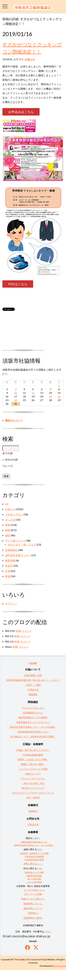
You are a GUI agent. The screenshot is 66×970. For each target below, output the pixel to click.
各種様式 (33, 811)
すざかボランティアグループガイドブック (33, 792)
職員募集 (33, 694)
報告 (7, 530)
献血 (7, 576)
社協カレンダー (33, 773)
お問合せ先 (33, 689)
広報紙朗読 (11, 549)
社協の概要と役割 (33, 675)
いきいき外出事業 (34, 882)
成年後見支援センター (18, 555)
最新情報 (10, 560)
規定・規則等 (33, 797)
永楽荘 (9, 565)
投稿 (18, 630)
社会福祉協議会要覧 (33, 754)
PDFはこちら (17, 284)
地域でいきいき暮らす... (33, 898)
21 (50, 396)
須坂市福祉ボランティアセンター (33, 722)
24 (15, 400)
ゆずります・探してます (22, 544)
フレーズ (7, 465)
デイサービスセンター (33, 708)
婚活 (7, 535)
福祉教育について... (33, 903)
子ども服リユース (15, 540)
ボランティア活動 (33, 894)
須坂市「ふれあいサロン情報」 (33, 759)
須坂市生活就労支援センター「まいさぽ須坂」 (33, 727)
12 (33, 392)
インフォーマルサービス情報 (33, 769)
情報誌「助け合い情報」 (33, 764)
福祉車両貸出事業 (34, 875)
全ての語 (7, 453)
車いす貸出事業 (34, 879)
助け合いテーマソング (33, 788)
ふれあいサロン (14, 514)
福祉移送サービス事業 (34, 872)
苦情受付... (33, 913)
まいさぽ (10, 519)
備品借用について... (33, 908)
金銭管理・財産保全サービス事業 (34, 853)
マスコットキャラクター (33, 778)
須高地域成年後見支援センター (33, 731)
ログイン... (11, 603)
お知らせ (30, 59)
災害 (7, 570)
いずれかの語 (10, 459)
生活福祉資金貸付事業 (34, 859)
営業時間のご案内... (33, 917)
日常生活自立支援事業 (34, 856)
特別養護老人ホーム (33, 712)
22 (59, 396)
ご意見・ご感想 (33, 684)
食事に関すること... (33, 863)
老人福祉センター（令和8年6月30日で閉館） (33, 736)
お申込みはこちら (21, 112)
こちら (47, 931)
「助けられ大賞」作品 (33, 783)
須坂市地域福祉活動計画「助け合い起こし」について (33, 680)
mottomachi (60, 965)
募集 (7, 524)
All (6, 503)
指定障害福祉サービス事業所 (33, 717)
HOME (33, 663)
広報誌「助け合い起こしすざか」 (33, 750)
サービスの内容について (34, 890)
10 (15, 392)
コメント (27, 630)
